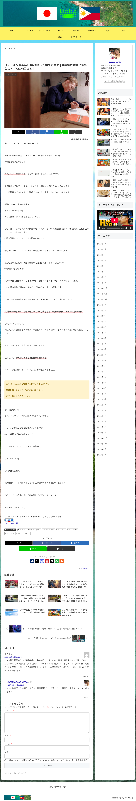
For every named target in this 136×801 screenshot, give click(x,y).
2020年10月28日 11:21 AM (16, 685)
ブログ (20, 533)
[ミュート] (126, 228)
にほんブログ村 (11, 523)
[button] (75, 132)
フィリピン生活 (11, 530)
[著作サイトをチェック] (32, 561)
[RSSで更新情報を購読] (62, 561)
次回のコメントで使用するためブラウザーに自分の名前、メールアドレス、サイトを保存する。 (48, 760)
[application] (115, 220)
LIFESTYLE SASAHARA (17, 682)
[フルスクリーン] (130, 228)
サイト (7, 752)
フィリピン (23, 530)
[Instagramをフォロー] (42, 561)
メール (8, 744)
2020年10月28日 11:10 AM (13, 657)
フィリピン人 (61, 530)
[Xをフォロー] (37, 561)
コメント (9, 711)
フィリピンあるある (35, 530)
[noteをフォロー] (52, 561)
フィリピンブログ (49, 530)
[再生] (100, 228)
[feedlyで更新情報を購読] (57, 561)
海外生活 (27, 533)
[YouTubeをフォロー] (47, 561)
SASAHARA (115, 62)
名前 (7, 735)
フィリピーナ (10, 533)
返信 (86, 676)
